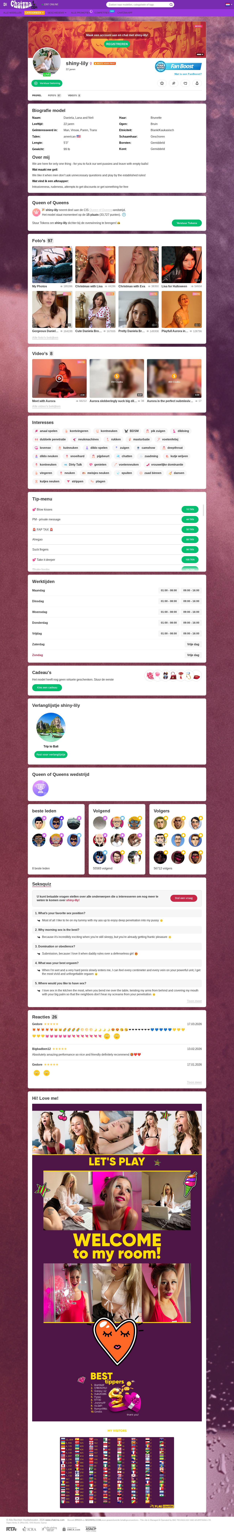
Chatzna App (124, 13)
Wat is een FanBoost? (188, 74)
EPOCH (78, 1520)
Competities (102, 13)
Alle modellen (12, 13)
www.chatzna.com (55, 1520)
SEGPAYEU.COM (93, 1520)
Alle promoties (80, 13)
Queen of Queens (100, 210)
